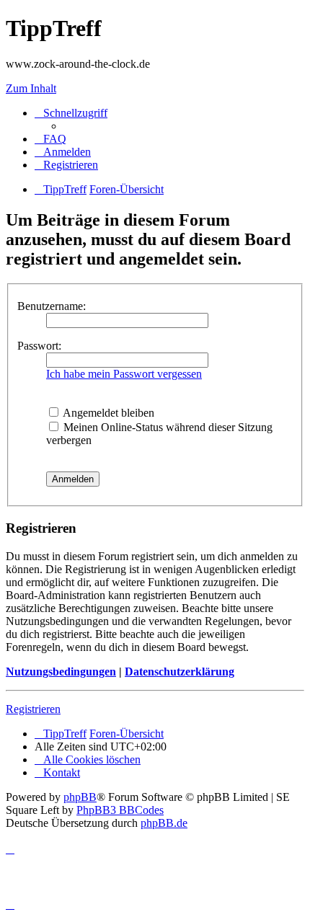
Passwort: (39, 346)
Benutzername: (51, 306)
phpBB (80, 797)
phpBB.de (164, 823)
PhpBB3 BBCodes (120, 810)
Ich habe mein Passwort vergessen (124, 374)
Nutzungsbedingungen (61, 671)
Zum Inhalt (31, 88)
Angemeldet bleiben (107, 413)
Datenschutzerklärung (179, 671)
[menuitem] (50, 139)
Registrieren (33, 709)
